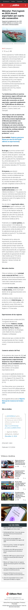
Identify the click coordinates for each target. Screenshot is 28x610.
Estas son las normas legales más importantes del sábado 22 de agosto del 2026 (14, 540)
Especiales (19, 1)
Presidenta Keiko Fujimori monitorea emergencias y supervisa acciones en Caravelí (20, 495)
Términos (22, 602)
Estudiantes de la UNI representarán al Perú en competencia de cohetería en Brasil (13, 551)
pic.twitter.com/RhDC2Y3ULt (13, 428)
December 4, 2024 (11, 436)
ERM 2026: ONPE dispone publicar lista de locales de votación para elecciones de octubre (14, 557)
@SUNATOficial (11, 416)
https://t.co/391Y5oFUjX (11, 426)
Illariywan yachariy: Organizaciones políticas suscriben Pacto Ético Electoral (20, 473)
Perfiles (13, 1)
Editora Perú (7, 602)
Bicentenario (6, 1)
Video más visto (14, 505)
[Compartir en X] (25, 466)
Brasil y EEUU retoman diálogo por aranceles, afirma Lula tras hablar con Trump (20, 484)
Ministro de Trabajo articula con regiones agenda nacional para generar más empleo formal (14, 563)
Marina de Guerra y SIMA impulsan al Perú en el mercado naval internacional (20, 462)
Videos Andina (8, 456)
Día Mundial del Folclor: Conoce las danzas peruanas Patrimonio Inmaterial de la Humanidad (14, 534)
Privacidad (14, 603)
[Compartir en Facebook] (23, 466)
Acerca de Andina (14, 602)
